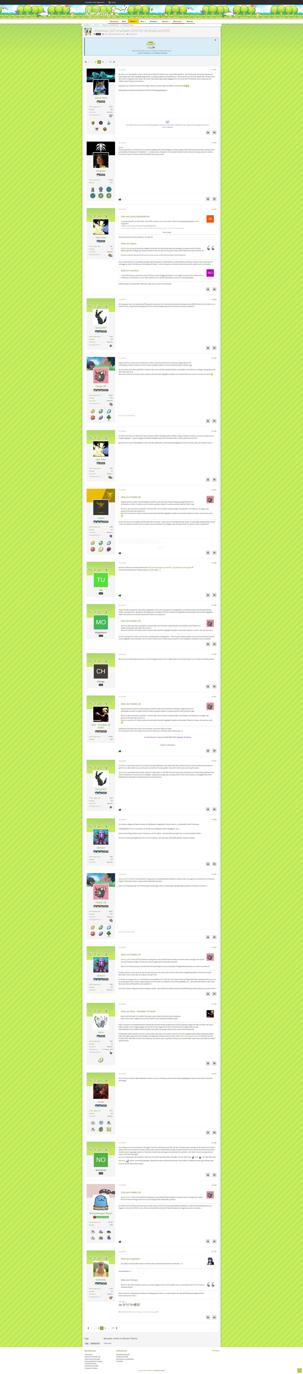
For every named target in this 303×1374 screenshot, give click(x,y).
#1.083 (214, 209)
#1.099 (214, 1185)
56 (103, 62)
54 (95, 62)
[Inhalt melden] (208, 132)
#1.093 (214, 819)
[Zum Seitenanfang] (299, 1370)
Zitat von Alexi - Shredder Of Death (138, 1011)
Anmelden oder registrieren (95, 2)
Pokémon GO (95, 1343)
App (87, 1343)
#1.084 (214, 299)
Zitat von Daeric (129, 243)
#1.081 (214, 70)
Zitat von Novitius (129, 270)
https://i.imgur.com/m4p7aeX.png (143, 1312)
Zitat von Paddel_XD (131, 497)
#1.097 (214, 1074)
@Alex (121, 147)
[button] (215, 40)
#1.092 (214, 761)
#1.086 (214, 431)
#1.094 (214, 874)
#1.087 (214, 490)
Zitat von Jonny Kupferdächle (135, 216)
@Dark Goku (125, 248)
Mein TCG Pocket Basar (127, 415)
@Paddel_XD (123, 765)
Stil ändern (216, 1350)
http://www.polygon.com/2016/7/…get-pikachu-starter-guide (169, 567)
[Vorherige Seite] (86, 62)
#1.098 (214, 1143)
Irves (106, 34)
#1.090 (214, 654)
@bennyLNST (123, 879)
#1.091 (214, 697)
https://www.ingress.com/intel (190, 1036)
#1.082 (214, 143)
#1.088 (214, 563)
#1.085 (214, 358)
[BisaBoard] (151, 12)
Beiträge (91, 109)
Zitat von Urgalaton (130, 1258)
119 (110, 62)
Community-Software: (151, 1370)
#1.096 (214, 1004)
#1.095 (214, 947)
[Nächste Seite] (114, 62)
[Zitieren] (214, 132)
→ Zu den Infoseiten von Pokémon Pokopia (151, 53)
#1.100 (214, 1251)
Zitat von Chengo (129, 1280)
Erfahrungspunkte (94, 107)
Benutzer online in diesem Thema (120, 1338)
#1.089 (214, 605)
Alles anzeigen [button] (167, 232)
